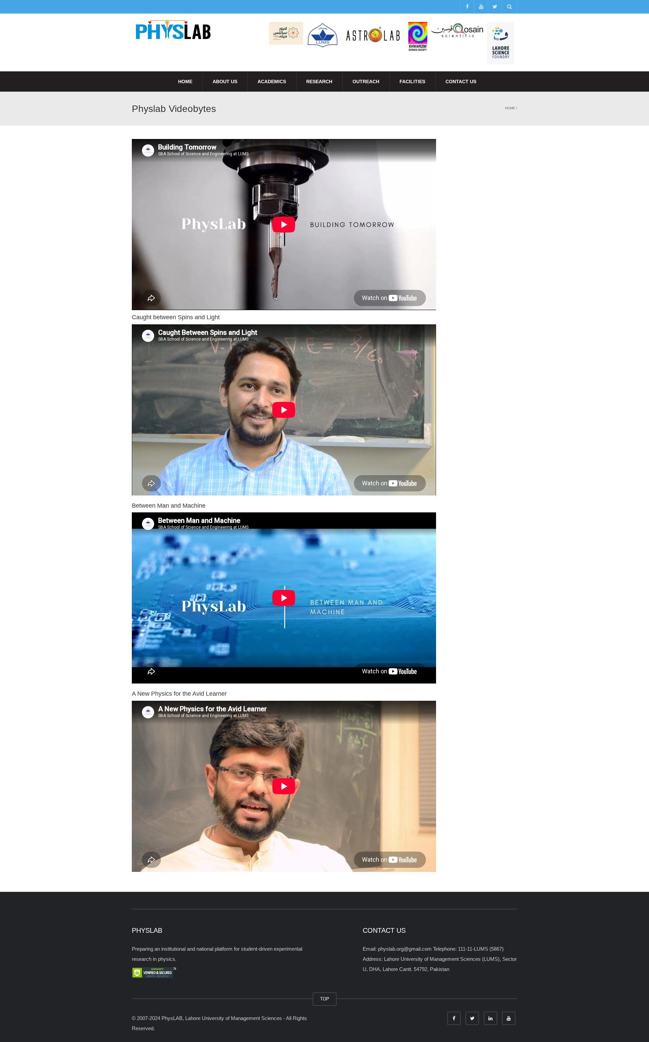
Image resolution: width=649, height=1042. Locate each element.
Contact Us (461, 81)
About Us (225, 81)
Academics (272, 81)
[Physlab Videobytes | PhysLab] (173, 30)
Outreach (366, 81)
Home (185, 81)
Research (319, 81)
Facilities (412, 81)
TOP (324, 998)
